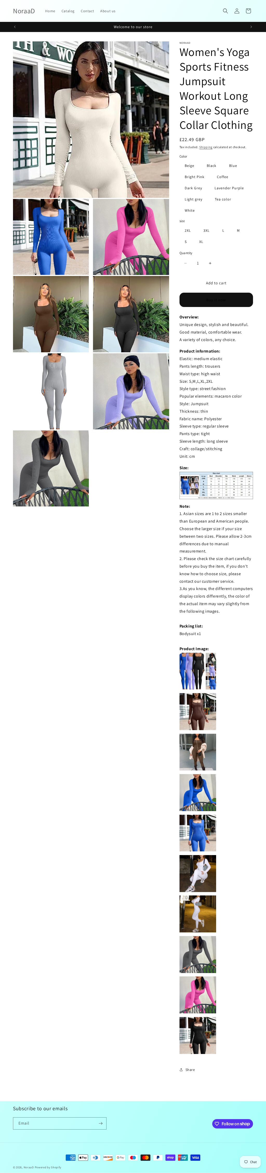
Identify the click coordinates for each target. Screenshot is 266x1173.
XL (201, 241)
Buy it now (216, 299)
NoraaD (29, 1167)
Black (211, 165)
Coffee (222, 176)
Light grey (193, 199)
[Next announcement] (251, 27)
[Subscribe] (100, 1123)
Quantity (185, 253)
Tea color (223, 199)
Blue (233, 165)
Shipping (205, 147)
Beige (189, 165)
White (190, 210)
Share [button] (190, 1069)
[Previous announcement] (15, 27)
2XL (188, 230)
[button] (225, 11)
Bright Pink (194, 176)
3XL (206, 230)
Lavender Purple (229, 188)
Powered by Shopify (48, 1167)
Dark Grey (193, 188)
